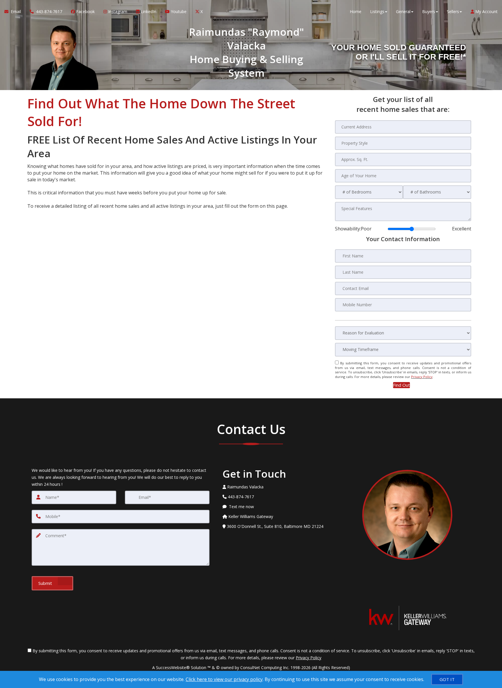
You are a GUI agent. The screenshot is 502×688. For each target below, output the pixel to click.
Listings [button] (377, 11)
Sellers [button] (453, 11)
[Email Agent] (281, 536)
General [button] (403, 11)
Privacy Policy (422, 377)
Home (355, 11)
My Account (486, 11)
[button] (401, 385)
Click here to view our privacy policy (224, 679)
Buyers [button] (428, 11)
